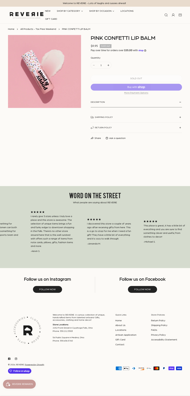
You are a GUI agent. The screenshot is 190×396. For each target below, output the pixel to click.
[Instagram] (16, 358)
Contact (119, 344)
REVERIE (20, 365)
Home (11, 29)
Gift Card (120, 339)
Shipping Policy (159, 325)
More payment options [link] (136, 93)
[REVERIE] (26, 15)
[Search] (166, 15)
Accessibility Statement (164, 339)
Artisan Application (125, 335)
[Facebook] (9, 358)
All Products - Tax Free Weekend (38, 29)
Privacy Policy (158, 335)
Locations (120, 330)
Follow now (47, 289)
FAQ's (154, 330)
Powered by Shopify (34, 365)
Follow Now (142, 289)
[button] (180, 15)
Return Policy (158, 320)
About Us (120, 325)
